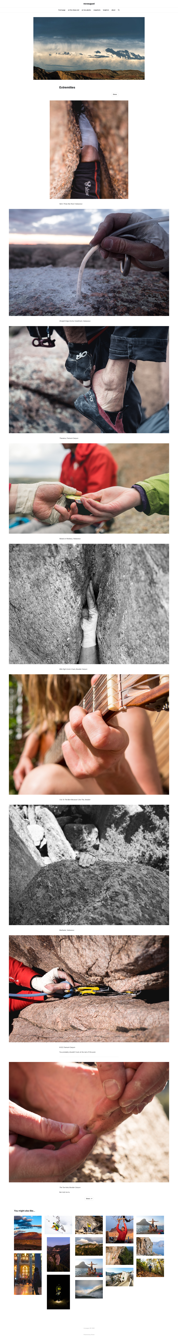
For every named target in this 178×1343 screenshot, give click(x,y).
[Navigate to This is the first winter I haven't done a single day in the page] (58, 1225)
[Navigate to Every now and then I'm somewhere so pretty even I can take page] (89, 1246)
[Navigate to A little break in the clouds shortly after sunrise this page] (89, 1289)
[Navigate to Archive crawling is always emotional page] (119, 1229)
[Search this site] (118, 10)
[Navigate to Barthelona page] (28, 1274)
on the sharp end (73, 10)
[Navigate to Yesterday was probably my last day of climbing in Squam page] (150, 1268)
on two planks (86, 10)
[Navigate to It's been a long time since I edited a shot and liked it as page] (58, 1292)
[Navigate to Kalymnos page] (89, 1268)
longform (106, 10)
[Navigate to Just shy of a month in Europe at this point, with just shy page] (150, 1246)
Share (115, 94)
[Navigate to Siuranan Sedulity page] (119, 1255)
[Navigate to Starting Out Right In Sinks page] (89, 1225)
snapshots (97, 10)
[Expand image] (39, 1247)
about (113, 10)
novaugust (89, 4)
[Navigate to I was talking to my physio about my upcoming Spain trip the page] (119, 1277)
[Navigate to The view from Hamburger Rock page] (28, 1233)
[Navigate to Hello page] (58, 1254)
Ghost (92, 1334)
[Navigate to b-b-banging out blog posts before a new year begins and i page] (150, 1225)
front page (61, 10)
